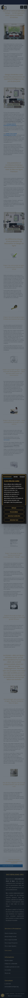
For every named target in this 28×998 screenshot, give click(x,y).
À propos (22, 476)
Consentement (7, 476)
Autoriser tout (14, 520)
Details (16, 476)
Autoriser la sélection (14, 516)
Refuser (14, 508)
